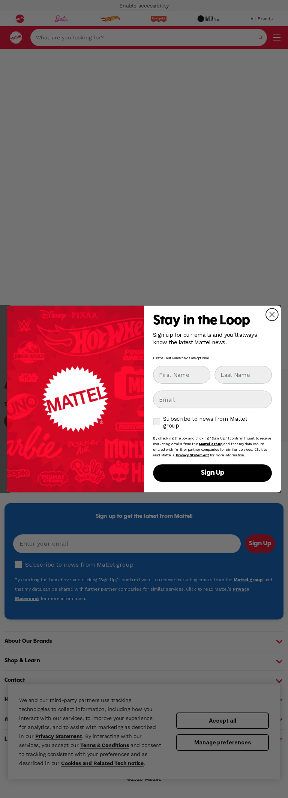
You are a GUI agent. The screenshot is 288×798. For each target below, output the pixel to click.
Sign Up (212, 473)
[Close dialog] (272, 314)
